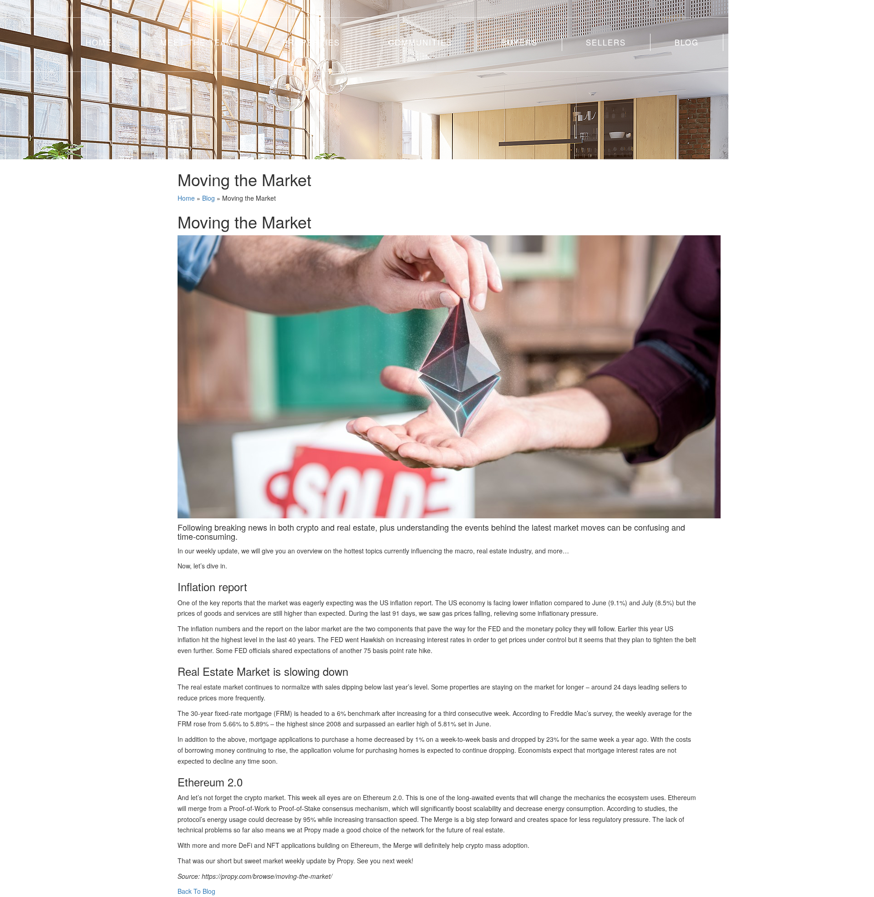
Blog (687, 42)
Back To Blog (196, 891)
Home (99, 42)
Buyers (519, 42)
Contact (767, 42)
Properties (311, 42)
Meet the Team (197, 42)
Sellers (606, 42)
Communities (420, 42)
